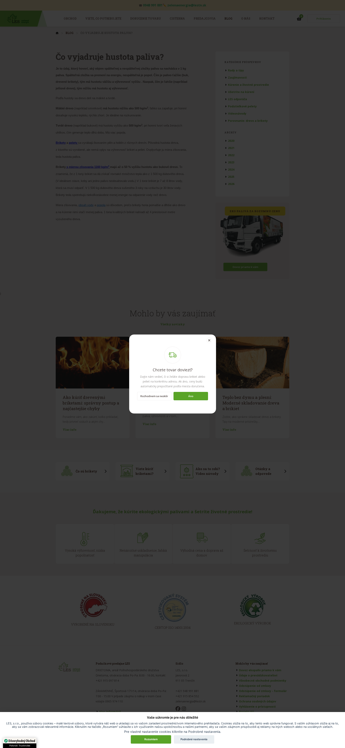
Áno (190, 396)
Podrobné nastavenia (193, 739)
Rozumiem (151, 739)
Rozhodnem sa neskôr (154, 396)
